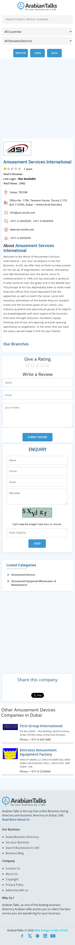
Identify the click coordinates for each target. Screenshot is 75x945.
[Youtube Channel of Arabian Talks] (52, 935)
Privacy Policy (14, 885)
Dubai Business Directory (22, 837)
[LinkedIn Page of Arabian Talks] (45, 935)
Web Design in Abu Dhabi (51, 930)
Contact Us (13, 868)
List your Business (17, 842)
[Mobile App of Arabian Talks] (37, 935)
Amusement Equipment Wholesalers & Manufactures (33, 583)
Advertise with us (17, 890)
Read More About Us (16, 819)
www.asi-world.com (22, 229)
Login (37, 53)
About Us (12, 874)
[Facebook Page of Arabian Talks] (22, 935)
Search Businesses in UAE (22, 848)
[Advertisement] (37, 100)
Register (21, 53)
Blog (54, 53)
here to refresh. (53, 524)
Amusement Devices (23, 574)
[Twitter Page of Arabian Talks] (29, 935)
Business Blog (15, 853)
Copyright (12, 879)
